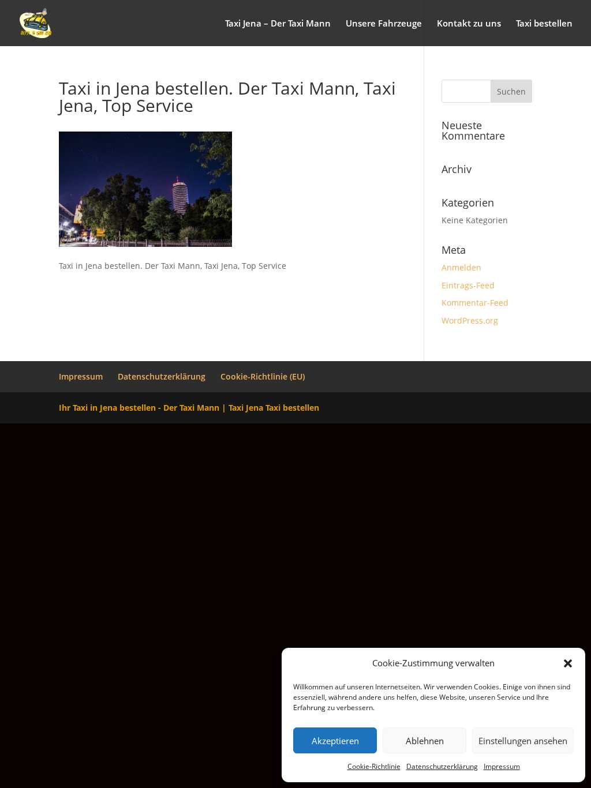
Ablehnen (425, 740)
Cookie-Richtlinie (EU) (262, 376)
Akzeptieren (335, 740)
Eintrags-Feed (468, 285)
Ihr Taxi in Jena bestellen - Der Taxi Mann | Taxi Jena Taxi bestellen (189, 407)
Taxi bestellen (544, 24)
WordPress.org (470, 320)
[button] (568, 663)
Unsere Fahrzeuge (384, 24)
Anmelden (461, 267)
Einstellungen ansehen (522, 740)
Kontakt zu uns (469, 24)
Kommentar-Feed (475, 302)
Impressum (502, 766)
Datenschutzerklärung (442, 766)
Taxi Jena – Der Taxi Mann (278, 24)
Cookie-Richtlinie (374, 766)
